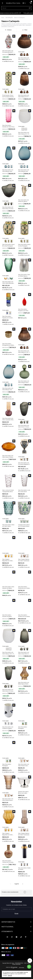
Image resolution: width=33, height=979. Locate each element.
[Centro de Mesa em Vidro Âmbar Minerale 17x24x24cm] (5, 278)
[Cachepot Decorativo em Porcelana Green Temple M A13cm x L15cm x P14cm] (27, 521)
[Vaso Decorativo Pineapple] (22, 723)
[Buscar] (29, 8)
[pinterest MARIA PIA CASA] (25, 937)
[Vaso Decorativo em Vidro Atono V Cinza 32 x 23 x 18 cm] (11, 203)
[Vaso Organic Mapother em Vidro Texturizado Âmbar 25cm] (8, 556)
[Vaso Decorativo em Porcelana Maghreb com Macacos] (21, 459)
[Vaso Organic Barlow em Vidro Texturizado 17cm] (24, 556)
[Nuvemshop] (11, 968)
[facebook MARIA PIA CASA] (12, 937)
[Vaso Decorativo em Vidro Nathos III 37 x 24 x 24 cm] (24, 54)
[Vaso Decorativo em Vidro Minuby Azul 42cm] (11, 166)
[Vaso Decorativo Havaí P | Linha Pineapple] (5, 91)
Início (2, 17)
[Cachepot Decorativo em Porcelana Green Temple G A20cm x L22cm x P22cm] (24, 521)
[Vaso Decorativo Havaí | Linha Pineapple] (8, 91)
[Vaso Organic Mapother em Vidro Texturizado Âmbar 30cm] (11, 556)
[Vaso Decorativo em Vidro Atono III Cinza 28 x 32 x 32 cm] (5, 203)
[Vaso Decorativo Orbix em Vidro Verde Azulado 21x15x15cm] (7, 521)
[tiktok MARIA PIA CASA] (21, 937)
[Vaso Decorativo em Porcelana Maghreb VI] (27, 459)
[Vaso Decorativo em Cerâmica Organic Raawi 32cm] (5, 723)
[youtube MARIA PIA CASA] (16, 937)
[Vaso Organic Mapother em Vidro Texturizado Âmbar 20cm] (5, 556)
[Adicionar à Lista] (13, 36)
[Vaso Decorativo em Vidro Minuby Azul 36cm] (8, 166)
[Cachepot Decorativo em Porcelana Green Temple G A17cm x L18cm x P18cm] (21, 521)
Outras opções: (21, 51)
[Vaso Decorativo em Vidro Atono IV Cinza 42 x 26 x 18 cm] (8, 203)
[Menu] (2, 3)
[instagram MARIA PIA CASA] (7, 937)
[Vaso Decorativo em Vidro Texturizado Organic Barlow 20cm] (21, 556)
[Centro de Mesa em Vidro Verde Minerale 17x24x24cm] (11, 278)
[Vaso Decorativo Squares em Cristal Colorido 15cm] (7, 313)
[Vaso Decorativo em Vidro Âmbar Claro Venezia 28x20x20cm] (21, 760)
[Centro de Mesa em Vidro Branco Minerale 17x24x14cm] (8, 278)
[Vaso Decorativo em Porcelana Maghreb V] (24, 459)
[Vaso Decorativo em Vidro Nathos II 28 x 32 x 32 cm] (21, 54)
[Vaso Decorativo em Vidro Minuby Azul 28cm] (5, 166)
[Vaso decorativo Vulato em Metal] (21, 864)
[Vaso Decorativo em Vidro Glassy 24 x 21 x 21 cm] (22, 129)
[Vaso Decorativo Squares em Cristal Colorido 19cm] (10, 313)
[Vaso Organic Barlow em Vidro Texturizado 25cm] (27, 556)
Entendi (10, 975)
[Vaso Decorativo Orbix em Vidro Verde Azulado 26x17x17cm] (10, 521)
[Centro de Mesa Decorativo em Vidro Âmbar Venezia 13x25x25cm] (27, 760)
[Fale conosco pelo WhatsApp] (29, 967)
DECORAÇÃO (9, 17)
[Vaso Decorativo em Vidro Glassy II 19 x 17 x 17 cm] (25, 129)
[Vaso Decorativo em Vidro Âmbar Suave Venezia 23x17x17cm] (24, 760)
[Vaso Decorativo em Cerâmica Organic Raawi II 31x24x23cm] (11, 723)
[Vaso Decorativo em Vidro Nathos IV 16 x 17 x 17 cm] (27, 54)
